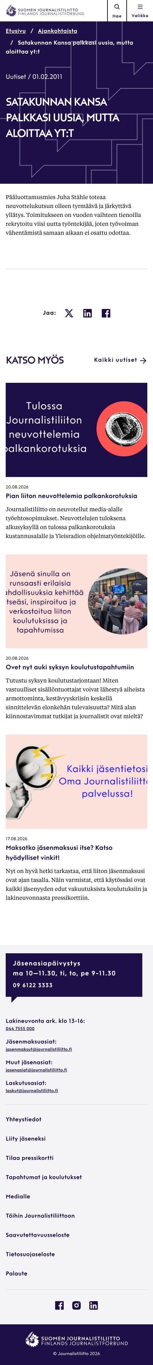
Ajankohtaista (58, 31)
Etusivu (16, 31)
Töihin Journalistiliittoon (40, 1216)
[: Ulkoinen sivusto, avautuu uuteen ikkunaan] (69, 313)
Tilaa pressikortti (30, 1158)
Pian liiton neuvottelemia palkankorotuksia (71, 496)
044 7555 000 (20, 1029)
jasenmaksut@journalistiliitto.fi (39, 1049)
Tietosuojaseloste (30, 1255)
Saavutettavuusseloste (37, 1235)
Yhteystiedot (23, 1120)
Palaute (16, 1274)
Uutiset (16, 77)
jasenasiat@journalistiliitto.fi (36, 1070)
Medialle (18, 1197)
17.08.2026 (16, 839)
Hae (117, 16)
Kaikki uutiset (115, 360)
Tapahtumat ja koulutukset (44, 1178)
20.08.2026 (17, 487)
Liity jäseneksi (26, 1139)
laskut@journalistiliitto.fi (32, 1091)
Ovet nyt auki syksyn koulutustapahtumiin (70, 668)
